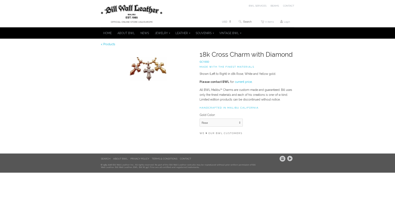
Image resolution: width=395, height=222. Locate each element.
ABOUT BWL (126, 33)
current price (243, 81)
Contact (185, 158)
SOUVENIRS (205, 33)
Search (105, 158)
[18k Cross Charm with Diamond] (148, 69)
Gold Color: (207, 115)
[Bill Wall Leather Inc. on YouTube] (290, 159)
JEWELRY (162, 33)
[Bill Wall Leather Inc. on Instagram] (283, 159)
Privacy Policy (139, 158)
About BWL (120, 158)
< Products (108, 44)
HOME (107, 33)
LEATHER (182, 33)
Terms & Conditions (164, 158)
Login (287, 21)
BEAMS (275, 5)
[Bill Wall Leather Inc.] (132, 14)
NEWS (145, 33)
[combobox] (246, 21)
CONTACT (288, 5)
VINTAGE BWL (230, 33)
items (269, 21)
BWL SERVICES (257, 5)
